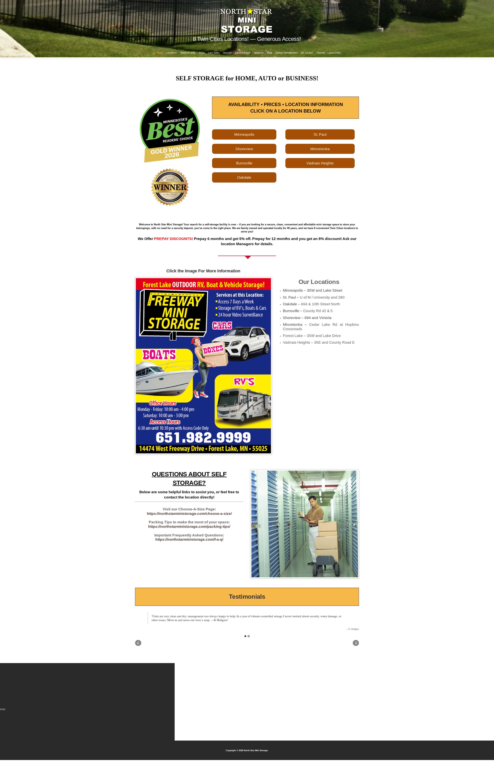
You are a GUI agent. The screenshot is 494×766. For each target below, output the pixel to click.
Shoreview (244, 149)
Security (227, 52)
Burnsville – (308, 311)
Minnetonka (320, 149)
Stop (249, 636)
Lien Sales (213, 52)
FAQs (202, 52)
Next (356, 643)
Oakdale (244, 177)
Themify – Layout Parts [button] (329, 52)
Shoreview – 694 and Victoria (307, 318)
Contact (308, 52)
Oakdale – (311, 304)
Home (159, 52)
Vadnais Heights (320, 163)
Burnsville (244, 163)
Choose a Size (242, 52)
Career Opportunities (287, 52)
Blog (269, 52)
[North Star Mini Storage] (247, 19)
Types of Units (187, 52)
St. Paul (320, 134)
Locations (172, 52)
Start (246, 636)
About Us (259, 52)
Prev (138, 643)
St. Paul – (314, 297)
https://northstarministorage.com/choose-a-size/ (189, 514)
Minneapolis (244, 134)
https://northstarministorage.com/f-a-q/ (189, 539)
